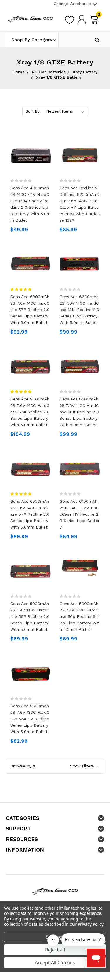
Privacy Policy (90, 924)
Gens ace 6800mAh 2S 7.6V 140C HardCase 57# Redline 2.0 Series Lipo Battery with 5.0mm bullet (30, 309)
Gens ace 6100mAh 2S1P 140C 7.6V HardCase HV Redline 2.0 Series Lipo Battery (79, 514)
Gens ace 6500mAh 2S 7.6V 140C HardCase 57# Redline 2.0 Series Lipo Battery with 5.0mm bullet (30, 514)
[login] (82, 19)
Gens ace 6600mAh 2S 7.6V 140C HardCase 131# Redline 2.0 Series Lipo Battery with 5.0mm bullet (79, 309)
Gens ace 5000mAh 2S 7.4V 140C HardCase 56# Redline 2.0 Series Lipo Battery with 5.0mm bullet (30, 616)
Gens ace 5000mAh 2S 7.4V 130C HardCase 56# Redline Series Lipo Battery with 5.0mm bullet (79, 616)
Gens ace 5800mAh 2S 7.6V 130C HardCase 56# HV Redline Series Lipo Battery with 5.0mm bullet (29, 718)
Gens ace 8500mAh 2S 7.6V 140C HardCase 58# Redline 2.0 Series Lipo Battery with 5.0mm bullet (79, 412)
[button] (55, 766)
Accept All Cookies (55, 962)
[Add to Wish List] (69, 19)
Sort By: (33, 111)
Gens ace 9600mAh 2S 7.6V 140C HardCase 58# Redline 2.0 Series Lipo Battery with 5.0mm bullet (30, 412)
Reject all (55, 949)
